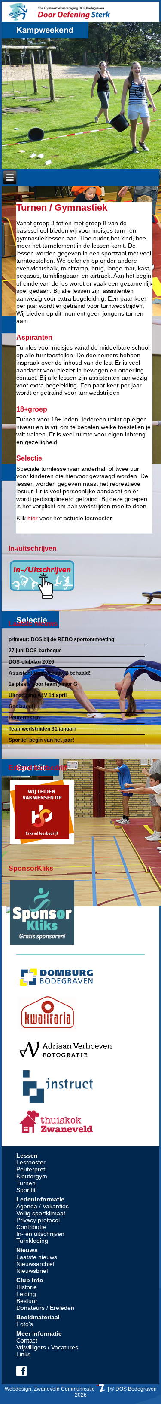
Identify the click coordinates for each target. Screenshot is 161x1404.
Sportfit (26, 1189)
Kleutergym (31, 1176)
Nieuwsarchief (35, 1263)
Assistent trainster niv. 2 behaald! (50, 673)
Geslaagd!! (22, 707)
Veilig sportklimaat (40, 1213)
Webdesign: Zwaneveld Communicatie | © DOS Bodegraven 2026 (81, 1392)
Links (23, 1354)
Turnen (26, 1183)
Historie (26, 1287)
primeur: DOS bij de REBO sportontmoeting (61, 639)
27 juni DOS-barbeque (35, 651)
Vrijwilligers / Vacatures (47, 1347)
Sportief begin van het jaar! (41, 740)
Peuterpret (30, 1169)
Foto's (24, 1324)
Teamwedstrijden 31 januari (42, 729)
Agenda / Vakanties (42, 1206)
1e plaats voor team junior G (43, 684)
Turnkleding (32, 1240)
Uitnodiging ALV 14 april (38, 695)
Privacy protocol (38, 1220)
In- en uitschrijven (40, 1233)
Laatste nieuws (36, 1256)
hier (32, 518)
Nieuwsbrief (32, 1270)
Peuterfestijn (24, 718)
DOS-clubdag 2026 (31, 662)
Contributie (31, 1226)
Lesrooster (31, 1162)
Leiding (26, 1293)
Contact (26, 1340)
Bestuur (26, 1300)
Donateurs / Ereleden (45, 1307)
